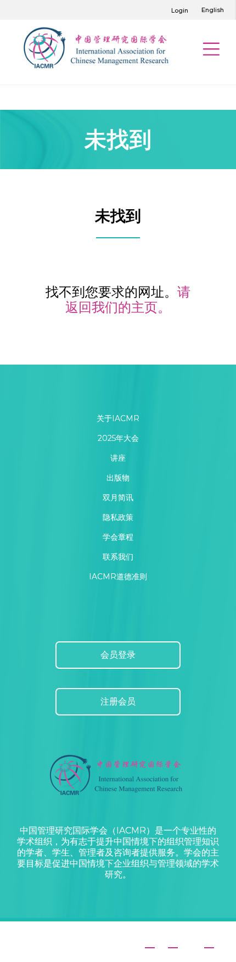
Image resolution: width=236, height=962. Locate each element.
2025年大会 (118, 438)
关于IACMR (118, 418)
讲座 (118, 458)
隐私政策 (118, 517)
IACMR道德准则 (118, 576)
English (212, 10)
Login (179, 10)
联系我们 (118, 557)
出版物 (118, 478)
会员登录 (118, 655)
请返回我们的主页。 (127, 299)
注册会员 (118, 701)
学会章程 (118, 537)
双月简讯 (118, 497)
